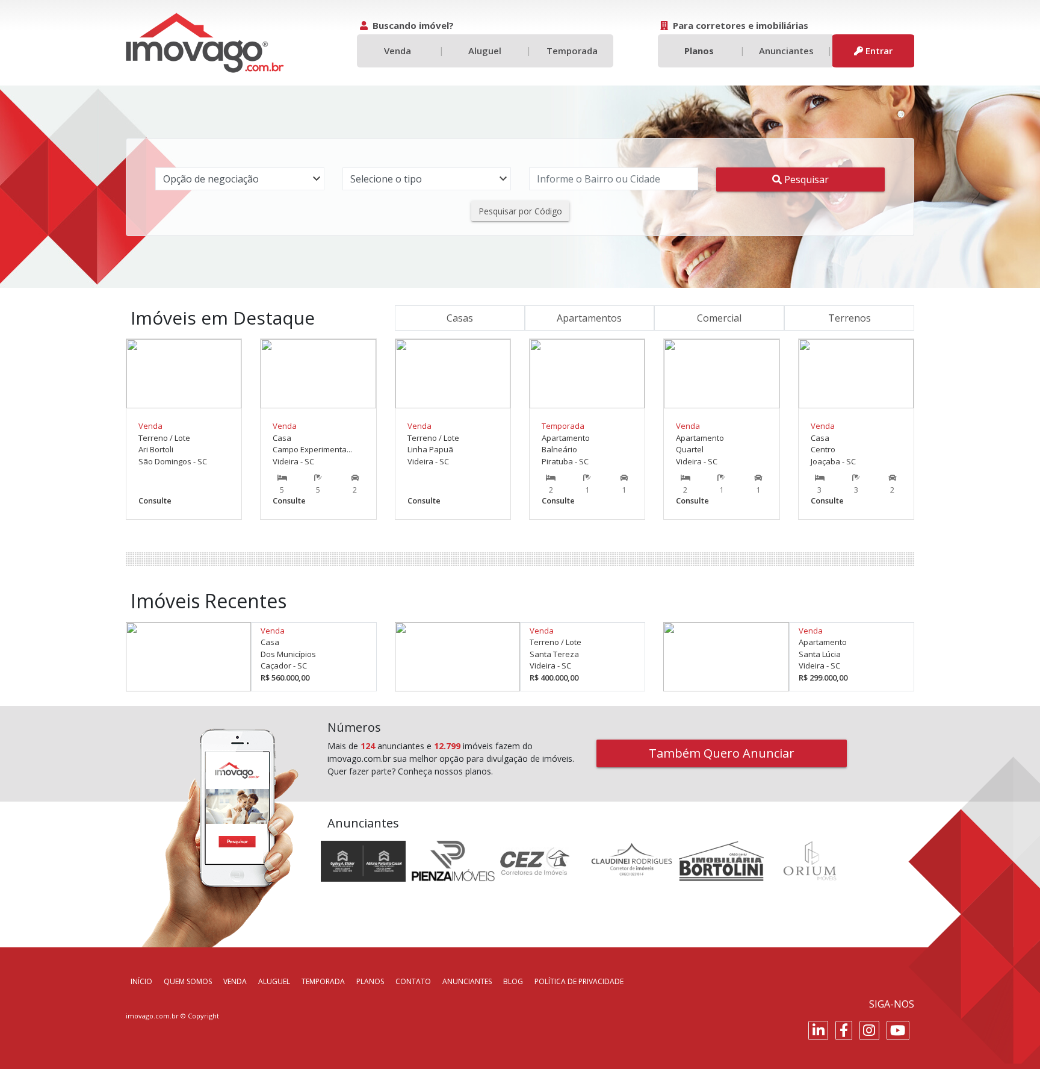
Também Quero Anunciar (721, 753)
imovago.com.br (152, 1015)
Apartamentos (589, 318)
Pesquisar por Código (520, 211)
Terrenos (849, 318)
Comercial (719, 318)
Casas (460, 318)
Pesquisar (805, 179)
